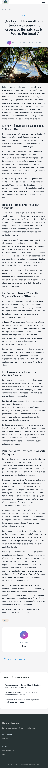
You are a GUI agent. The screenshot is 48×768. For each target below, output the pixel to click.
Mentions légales (8, 750)
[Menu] (43, 2)
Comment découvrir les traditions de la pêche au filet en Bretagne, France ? (23, 686)
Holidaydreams (10, 722)
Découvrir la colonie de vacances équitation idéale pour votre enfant (22, 701)
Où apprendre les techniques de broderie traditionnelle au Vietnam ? (21, 693)
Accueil (4, 9)
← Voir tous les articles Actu (13, 659)
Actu (10, 9)
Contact (5, 754)
